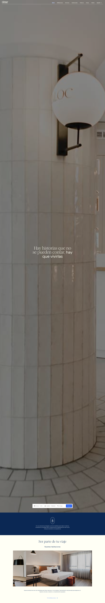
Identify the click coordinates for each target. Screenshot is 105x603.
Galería (92, 2)
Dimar (87, 2)
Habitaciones (60, 2)
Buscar (69, 506)
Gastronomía (74, 2)
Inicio (53, 2)
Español (98, 2)
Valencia (82, 2)
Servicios (67, 2)
